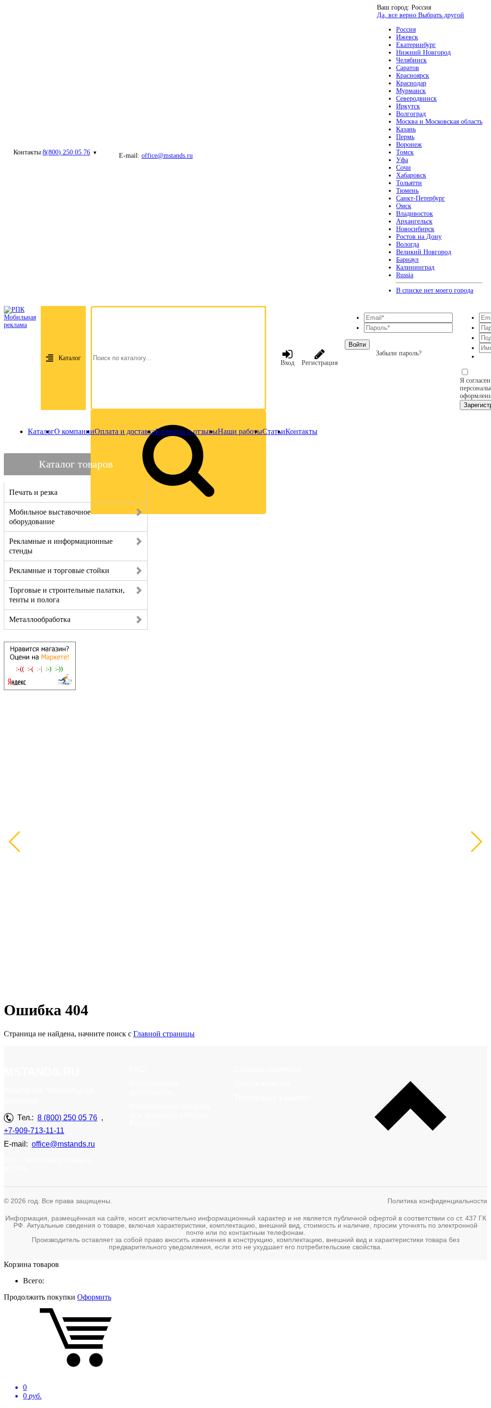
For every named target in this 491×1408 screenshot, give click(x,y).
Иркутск (408, 106)
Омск (403, 206)
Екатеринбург (416, 44)
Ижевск (407, 37)
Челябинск (411, 60)
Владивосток (414, 213)
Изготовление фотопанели (154, 1087)
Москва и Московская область (439, 121)
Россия (406, 29)
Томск (405, 152)
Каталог (69, 358)
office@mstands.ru (167, 155)
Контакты (301, 431)
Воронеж (409, 144)
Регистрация (320, 362)
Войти (357, 344)
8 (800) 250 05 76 (67, 1118)
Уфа (402, 160)
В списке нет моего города (434, 290)
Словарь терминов (268, 1069)
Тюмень (407, 190)
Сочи (403, 167)
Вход (287, 362)
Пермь (405, 137)
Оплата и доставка (124, 431)
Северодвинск (416, 98)
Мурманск (411, 90)
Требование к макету (271, 1098)
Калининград (415, 267)
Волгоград (411, 113)
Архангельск (414, 221)
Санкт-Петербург (420, 198)
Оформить (94, 1297)
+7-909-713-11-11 (34, 1130)
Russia (404, 275)
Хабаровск (411, 175)
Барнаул (407, 259)
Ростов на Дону (419, 236)
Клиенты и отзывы (186, 431)
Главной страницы (164, 1034)
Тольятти (409, 183)
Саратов (407, 67)
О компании (74, 431)
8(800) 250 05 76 (66, 152)
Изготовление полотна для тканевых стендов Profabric (169, 1115)
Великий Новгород (423, 252)
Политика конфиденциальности (437, 1201)
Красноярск (412, 75)
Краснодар (411, 83)
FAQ (137, 1069)
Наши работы (240, 431)
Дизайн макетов (262, 1083)
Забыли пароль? (398, 353)
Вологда (407, 244)
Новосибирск (415, 229)
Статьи (273, 431)
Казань (406, 129)
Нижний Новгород (423, 52)
